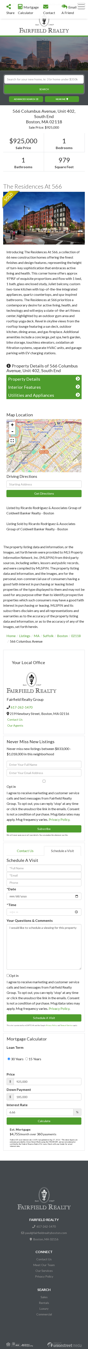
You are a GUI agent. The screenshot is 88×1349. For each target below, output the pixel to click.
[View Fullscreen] (12, 440)
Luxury (44, 1308)
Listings (24, 636)
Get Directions (44, 493)
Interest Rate (17, 1105)
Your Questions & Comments (30, 920)
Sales (44, 1297)
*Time (11, 905)
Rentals (44, 1303)
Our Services (44, 1270)
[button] (44, 89)
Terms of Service (66, 1025)
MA (37, 636)
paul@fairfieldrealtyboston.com (46, 1233)
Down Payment (19, 1089)
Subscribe (44, 829)
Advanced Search (24, 99)
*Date (11, 889)
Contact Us (15, 719)
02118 (76, 636)
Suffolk (48, 636)
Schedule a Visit (62, 851)
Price (11, 1074)
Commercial (44, 1314)
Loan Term (15, 1047)
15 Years (34, 1059)
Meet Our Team (44, 1265)
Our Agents (15, 725)
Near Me (61, 99)
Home (11, 636)
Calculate (44, 1121)
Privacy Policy (59, 819)
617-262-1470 (21, 707)
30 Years (16, 1059)
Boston (62, 636)
